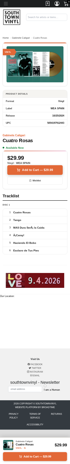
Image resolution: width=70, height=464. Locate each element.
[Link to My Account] (57, 4)
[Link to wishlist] (47, 4)
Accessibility (35, 424)
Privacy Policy (13, 416)
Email (36, 375)
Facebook (36, 364)
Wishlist (36, 180)
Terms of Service (35, 416)
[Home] (12, 17)
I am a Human (52, 389)
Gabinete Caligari (21, 38)
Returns (56, 414)
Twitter (36, 368)
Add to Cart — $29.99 (37, 170)
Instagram (36, 372)
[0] (66, 4)
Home (6, 38)
